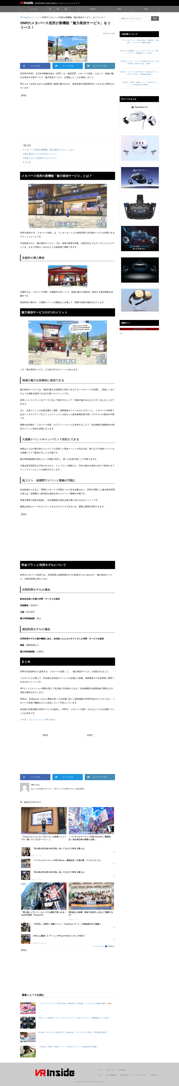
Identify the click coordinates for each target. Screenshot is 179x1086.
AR (58, 9)
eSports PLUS (139, 329)
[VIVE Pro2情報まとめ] (140, 207)
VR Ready (122, 1070)
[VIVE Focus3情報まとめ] (140, 270)
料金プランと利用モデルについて (39, 158)
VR (50, 9)
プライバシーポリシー (140, 1075)
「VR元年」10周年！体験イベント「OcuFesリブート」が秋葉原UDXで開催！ (68, 1047)
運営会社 (154, 1075)
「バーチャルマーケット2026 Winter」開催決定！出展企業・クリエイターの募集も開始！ (72, 1003)
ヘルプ (99, 1075)
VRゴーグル (111, 1070)
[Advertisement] (67, 116)
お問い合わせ (124, 1075)
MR (65, 9)
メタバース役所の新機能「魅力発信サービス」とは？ (49, 149)
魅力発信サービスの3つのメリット (40, 154)
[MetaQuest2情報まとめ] (140, 148)
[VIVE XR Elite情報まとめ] (140, 177)
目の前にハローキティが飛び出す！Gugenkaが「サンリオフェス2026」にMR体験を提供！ (73, 1032)
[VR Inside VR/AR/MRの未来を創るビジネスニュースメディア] (26, 2)
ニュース (33, 9)
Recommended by (99, 946)
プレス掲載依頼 (111, 1075)
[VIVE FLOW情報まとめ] (140, 300)
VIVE (146, 9)
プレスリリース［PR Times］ (42, 719)
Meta (119, 9)
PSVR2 (93, 9)
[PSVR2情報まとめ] (140, 116)
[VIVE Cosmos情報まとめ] (140, 238)
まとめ (27, 162)
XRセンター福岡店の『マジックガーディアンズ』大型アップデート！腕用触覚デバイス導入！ (74, 1018)
